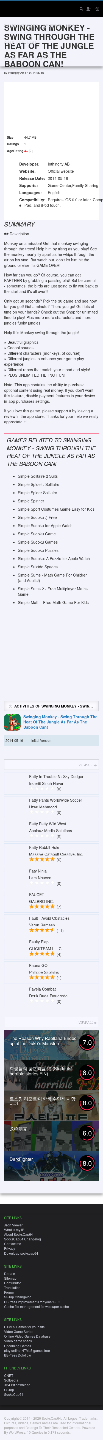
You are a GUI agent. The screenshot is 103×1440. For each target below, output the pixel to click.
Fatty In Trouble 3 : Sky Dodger (56, 776)
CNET (8, 1375)
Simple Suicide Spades (38, 566)
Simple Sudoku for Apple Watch (45, 525)
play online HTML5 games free (27, 1350)
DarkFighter (21, 1159)
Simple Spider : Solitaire (38, 484)
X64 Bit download (17, 1384)
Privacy (9, 1248)
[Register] (88, 9)
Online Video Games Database (27, 1336)
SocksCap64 (13, 1394)
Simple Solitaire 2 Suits (38, 476)
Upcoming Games (17, 1345)
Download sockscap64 (21, 1253)
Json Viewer (13, 1225)
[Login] (97, 9)
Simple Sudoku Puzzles (38, 550)
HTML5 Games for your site (24, 1326)
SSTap (9, 1389)
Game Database (21, 25)
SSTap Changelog (18, 1296)
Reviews (52, 25)
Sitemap (10, 1278)
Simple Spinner (31, 501)
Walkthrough (20, 42)
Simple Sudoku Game (37, 533)
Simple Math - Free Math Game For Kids (53, 602)
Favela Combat (42, 989)
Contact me (12, 1243)
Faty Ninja (38, 871)
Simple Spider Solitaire (37, 492)
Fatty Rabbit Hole (44, 847)
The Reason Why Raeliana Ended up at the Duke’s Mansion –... (43, 1041)
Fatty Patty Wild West (47, 823)
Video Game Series (18, 1331)
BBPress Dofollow (17, 1355)
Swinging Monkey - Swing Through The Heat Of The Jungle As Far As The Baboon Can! (60, 722)
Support (45, 58)
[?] (30, 150)
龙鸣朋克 (18, 1129)
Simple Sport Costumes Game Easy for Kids (56, 509)
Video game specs (18, 1340)
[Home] (8, 8)
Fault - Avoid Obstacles (49, 918)
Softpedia (11, 1380)
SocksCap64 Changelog (22, 1239)
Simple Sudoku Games (38, 542)
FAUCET (36, 894)
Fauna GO (38, 965)
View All (85, 764)
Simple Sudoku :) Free (37, 517)
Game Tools (17, 58)
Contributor (12, 1282)
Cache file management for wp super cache (36, 1306)
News (72, 25)
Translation (12, 1287)
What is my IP (14, 1229)
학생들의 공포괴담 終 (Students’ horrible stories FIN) (41, 1071)
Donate (9, 1273)
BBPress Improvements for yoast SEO (32, 1301)
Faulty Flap (39, 941)
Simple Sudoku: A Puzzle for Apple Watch (54, 558)
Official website (61, 171)
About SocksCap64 (18, 1234)
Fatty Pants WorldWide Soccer (55, 800)
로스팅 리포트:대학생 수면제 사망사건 (43, 1101)
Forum (9, 1292)
